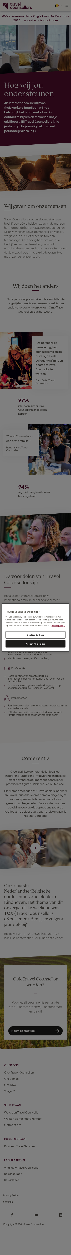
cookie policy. (58, 625)
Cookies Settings (35, 635)
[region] (35, 627)
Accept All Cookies (35, 643)
